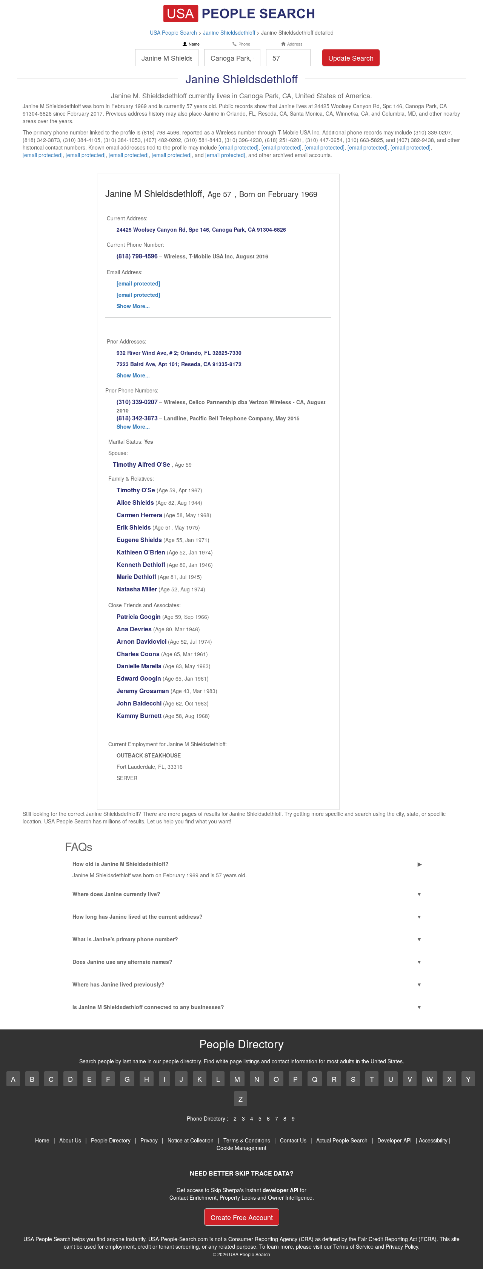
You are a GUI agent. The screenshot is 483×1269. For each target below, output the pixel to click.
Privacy (149, 1140)
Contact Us (293, 1140)
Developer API (394, 1140)
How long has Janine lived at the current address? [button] (137, 916)
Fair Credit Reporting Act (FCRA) (397, 1239)
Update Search (351, 58)
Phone (244, 44)
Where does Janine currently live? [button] (116, 894)
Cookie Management (241, 1147)
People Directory (111, 1140)
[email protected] (238, 147)
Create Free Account (242, 1217)
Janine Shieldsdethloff (229, 32)
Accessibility (433, 1140)
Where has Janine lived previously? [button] (118, 984)
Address (295, 44)
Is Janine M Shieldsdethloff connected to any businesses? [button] (148, 1007)
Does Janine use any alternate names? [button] (122, 961)
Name (194, 44)
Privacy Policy (402, 1246)
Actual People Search (342, 1140)
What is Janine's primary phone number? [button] (125, 939)
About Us (70, 1140)
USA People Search (173, 32)
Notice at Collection (191, 1140)
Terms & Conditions (246, 1140)
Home (42, 1140)
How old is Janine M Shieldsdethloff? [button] (120, 863)
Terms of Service (353, 1246)
